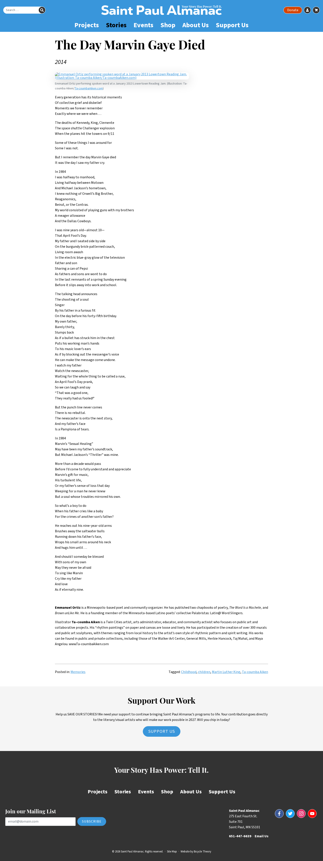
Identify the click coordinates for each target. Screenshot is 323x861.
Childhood (188, 672)
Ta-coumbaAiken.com (88, 88)
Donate (292, 10)
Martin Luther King (226, 672)
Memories (78, 672)
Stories (116, 25)
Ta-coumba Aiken (255, 672)
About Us (195, 25)
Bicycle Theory (202, 852)
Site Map (172, 852)
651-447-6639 (240, 836)
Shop (167, 25)
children (204, 672)
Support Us (232, 25)
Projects (86, 25)
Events (143, 25)
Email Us (262, 836)
